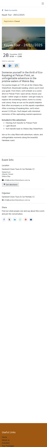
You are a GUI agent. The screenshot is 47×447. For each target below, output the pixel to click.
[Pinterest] (25, 219)
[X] (9, 219)
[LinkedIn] (15, 219)
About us (6, 440)
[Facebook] (4, 219)
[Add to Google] (16, 65)
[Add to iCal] (4, 65)
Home (4, 437)
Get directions (11, 184)
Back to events (10, 10)
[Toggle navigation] (42, 3)
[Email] (31, 219)
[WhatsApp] (20, 219)
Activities (6, 443)
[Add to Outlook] (10, 65)
